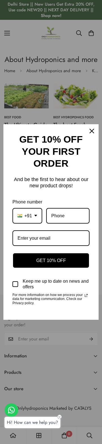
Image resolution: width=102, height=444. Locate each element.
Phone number (27, 202)
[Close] (92, 131)
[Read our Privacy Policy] (86, 295)
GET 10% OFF (51, 260)
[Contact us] (11, 410)
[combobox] (27, 216)
